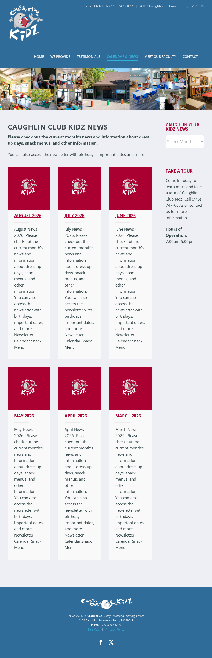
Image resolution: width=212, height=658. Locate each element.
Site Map (94, 629)
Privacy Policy (115, 629)
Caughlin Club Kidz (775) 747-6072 (106, 6)
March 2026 (128, 416)
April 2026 (76, 416)
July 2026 (74, 215)
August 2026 (27, 215)
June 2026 (125, 215)
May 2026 (24, 416)
